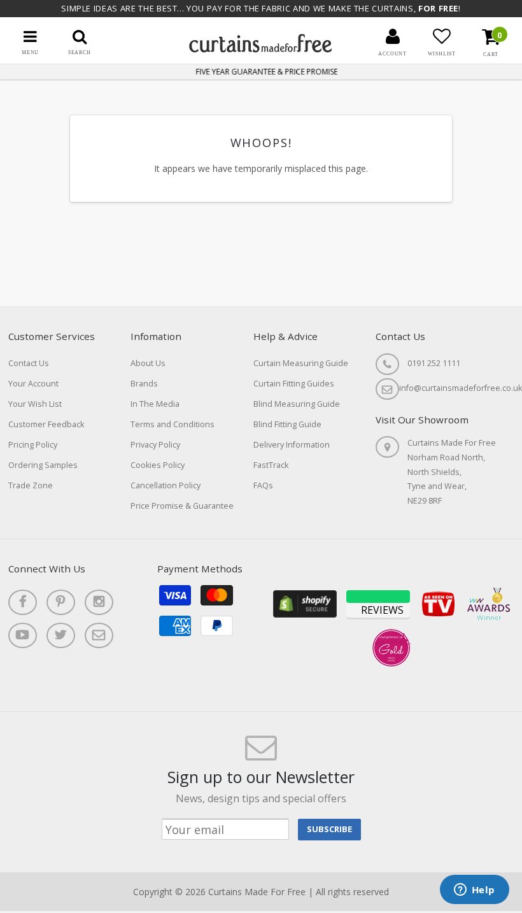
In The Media (155, 404)
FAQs (263, 485)
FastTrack (270, 465)
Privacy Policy (155, 444)
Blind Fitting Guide (287, 424)
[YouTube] (22, 635)
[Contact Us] (99, 635)
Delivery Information (291, 444)
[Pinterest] (60, 602)
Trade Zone (30, 485)
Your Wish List (35, 404)
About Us (148, 363)
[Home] (260, 49)
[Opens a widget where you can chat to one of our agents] (474, 891)
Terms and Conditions (172, 424)
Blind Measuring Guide (296, 404)
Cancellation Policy (165, 485)
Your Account (33, 383)
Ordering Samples (43, 465)
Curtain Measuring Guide (300, 363)
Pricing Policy (32, 444)
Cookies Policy (157, 465)
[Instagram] (99, 602)
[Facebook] (22, 602)
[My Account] (393, 36)
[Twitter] (60, 635)
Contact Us (28, 363)
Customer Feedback (46, 424)
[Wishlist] (442, 36)
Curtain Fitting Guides (293, 383)
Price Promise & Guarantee (182, 505)
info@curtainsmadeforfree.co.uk (460, 388)
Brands (144, 383)
